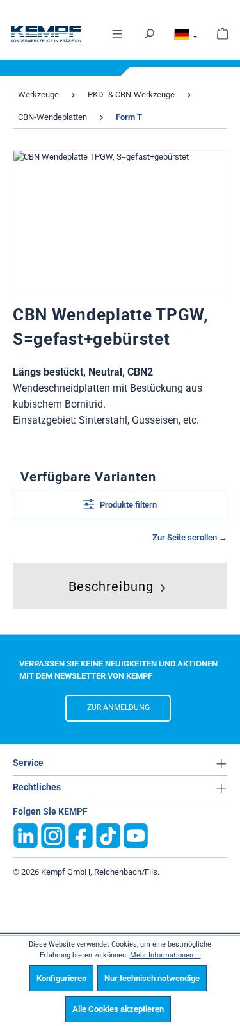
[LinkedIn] (25, 835)
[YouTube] (135, 835)
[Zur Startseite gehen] (46, 34)
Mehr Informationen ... (165, 955)
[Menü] (117, 33)
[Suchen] (149, 33)
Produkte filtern (127, 504)
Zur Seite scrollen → (189, 537)
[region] (120, 222)
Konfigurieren (61, 978)
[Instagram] (53, 835)
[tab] (118, 583)
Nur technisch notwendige (152, 978)
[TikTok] (108, 835)
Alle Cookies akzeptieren (118, 1009)
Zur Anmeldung (118, 707)
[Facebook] (80, 835)
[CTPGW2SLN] (120, 222)
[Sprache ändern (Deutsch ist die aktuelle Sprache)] (185, 37)
